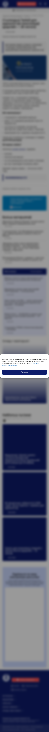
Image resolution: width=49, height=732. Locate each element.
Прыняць (24, 372)
